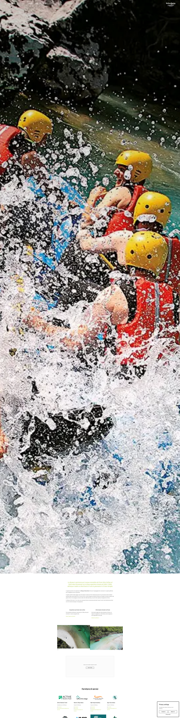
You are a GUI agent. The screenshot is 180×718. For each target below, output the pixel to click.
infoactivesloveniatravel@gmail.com (63, 708)
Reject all (172, 711)
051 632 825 (59, 707)
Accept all (163, 711)
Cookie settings (90, 667)
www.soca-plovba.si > (95, 617)
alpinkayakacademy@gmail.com (96, 709)
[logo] (5, 3)
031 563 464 (93, 708)
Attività (14, 565)
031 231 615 (109, 707)
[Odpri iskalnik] (43, 3)
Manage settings (168, 714)
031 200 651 (76, 707)
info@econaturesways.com (79, 709)
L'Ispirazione (30, 3)
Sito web (58, 709)
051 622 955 (93, 707)
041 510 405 (76, 708)
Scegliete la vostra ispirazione (171, 5)
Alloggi (36, 3)
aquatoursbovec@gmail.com (112, 708)
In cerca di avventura (21, 3)
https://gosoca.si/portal (70, 616)
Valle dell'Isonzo (11, 3)
